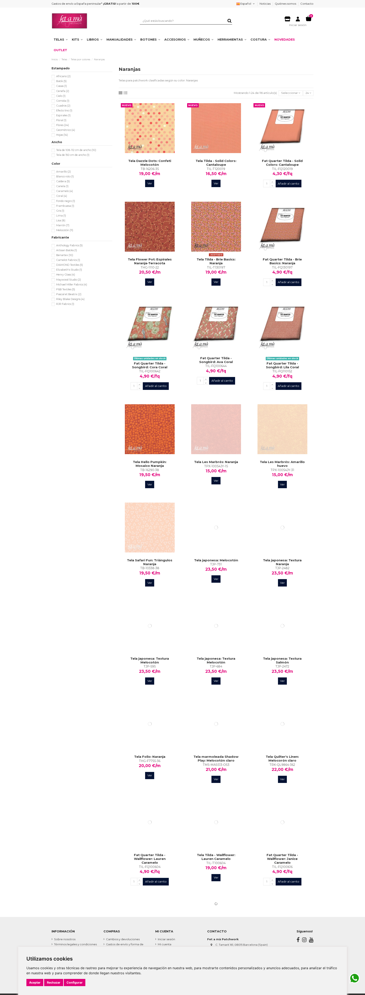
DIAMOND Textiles (69, 264)
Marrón (62, 225)
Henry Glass (65, 274)
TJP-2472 (282, 666)
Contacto (306, 3)
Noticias (265, 3)
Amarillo (63, 171)
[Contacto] (287, 17)
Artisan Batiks (66, 250)
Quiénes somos (286, 3)
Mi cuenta (164, 944)
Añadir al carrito (288, 183)
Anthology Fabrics (69, 245)
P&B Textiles (65, 289)
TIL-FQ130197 (282, 267)
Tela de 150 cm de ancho (72, 154)
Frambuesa (65, 205)
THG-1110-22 (150, 267)
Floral (61, 120)
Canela (62, 186)
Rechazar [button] (53, 982)
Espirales (63, 115)
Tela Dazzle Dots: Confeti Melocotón (149, 163)
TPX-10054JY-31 (282, 470)
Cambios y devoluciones (123, 939)
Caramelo (64, 191)
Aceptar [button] (35, 982)
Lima (61, 215)
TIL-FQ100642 (149, 371)
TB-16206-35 (150, 169)
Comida (62, 100)
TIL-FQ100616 (282, 867)
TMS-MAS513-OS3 (216, 765)
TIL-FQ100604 (150, 867)
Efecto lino (64, 110)
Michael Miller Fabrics (71, 284)
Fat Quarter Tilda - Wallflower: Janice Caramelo (282, 859)
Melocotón (64, 230)
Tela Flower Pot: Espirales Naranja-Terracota (150, 261)
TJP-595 (150, 666)
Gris (60, 210)
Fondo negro (65, 201)
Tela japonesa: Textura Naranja (282, 562)
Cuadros (63, 105)
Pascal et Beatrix (68, 294)
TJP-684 (216, 666)
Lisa (60, 220)
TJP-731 (216, 564)
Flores (62, 125)
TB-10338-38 (149, 568)
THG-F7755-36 (149, 761)
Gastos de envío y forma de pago (124, 946)
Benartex (64, 255)
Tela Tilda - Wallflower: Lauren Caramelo (216, 857)
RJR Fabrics (65, 304)
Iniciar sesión (166, 939)
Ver (149, 183)
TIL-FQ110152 (282, 371)
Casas (61, 86)
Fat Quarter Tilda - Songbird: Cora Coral (149, 365)
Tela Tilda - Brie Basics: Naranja (216, 261)
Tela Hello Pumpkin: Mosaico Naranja (149, 464)
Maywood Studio (68, 279)
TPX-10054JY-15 (216, 466)
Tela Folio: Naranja (149, 757)
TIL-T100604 (216, 863)
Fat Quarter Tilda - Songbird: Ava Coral (216, 360)
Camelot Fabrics (68, 260)
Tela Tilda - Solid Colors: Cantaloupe (216, 163)
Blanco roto (65, 176)
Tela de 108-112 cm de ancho (76, 150)
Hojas (62, 134)
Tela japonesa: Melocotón (216, 560)
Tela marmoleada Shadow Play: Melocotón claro (215, 758)
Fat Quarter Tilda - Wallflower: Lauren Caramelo (150, 859)
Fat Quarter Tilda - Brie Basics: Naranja (282, 261)
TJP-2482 (282, 568)
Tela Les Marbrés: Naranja (216, 462)
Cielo (60, 95)
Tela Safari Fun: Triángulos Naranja (149, 562)
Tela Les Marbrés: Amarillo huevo (282, 464)
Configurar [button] (75, 982)
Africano (63, 76)
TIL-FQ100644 (216, 366)
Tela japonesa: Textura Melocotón (149, 660)
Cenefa (62, 91)
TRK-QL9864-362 (282, 765)
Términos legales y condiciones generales (75, 946)
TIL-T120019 (216, 169)
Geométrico (65, 130)
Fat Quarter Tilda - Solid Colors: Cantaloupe (282, 163)
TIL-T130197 (216, 267)
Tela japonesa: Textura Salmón (282, 660)
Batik (61, 81)
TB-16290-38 (149, 470)
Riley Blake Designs (70, 299)
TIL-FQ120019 (282, 169)
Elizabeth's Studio (69, 269)
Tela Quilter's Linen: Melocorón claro (282, 758)
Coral (61, 195)
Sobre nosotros (64, 939)
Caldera (63, 181)
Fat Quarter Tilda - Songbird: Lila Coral (282, 365)
